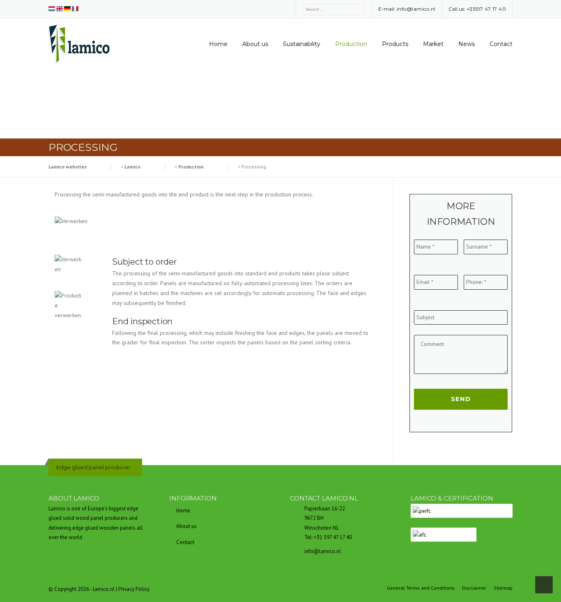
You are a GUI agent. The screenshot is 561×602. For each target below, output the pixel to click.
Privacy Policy (133, 589)
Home (218, 44)
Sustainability (301, 44)
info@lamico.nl (416, 9)
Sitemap (503, 588)
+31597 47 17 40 (486, 9)
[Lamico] (80, 43)
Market (433, 44)
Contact (501, 44)
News (466, 44)
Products (395, 44)
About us (255, 44)
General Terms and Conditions (421, 588)
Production (351, 44)
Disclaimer (474, 588)
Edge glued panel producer (93, 467)
